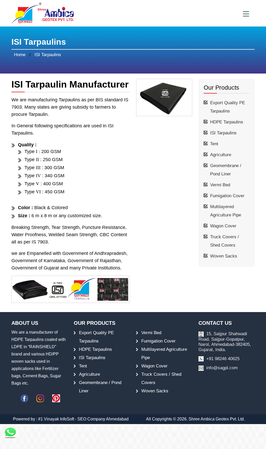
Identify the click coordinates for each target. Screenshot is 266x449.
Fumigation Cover (227, 195)
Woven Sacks (223, 256)
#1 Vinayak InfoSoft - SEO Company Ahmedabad (83, 419)
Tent (214, 143)
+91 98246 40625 (222, 358)
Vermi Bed (220, 184)
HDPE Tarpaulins (226, 122)
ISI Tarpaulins (223, 132)
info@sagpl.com (221, 367)
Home (19, 54)
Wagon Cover (223, 225)
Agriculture (220, 154)
